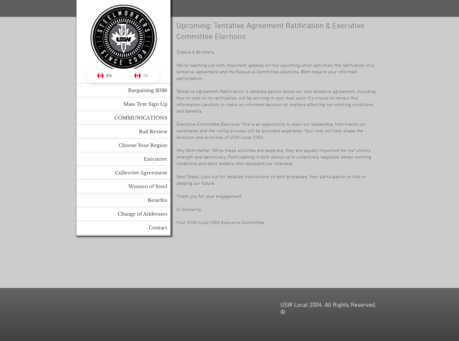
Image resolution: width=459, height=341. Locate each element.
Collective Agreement (141, 173)
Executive (155, 159)
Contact (158, 228)
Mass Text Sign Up (145, 104)
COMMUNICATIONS (140, 118)
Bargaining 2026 (147, 90)
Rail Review (153, 131)
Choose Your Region (143, 145)
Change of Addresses (142, 214)
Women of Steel (147, 186)
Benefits (157, 200)
